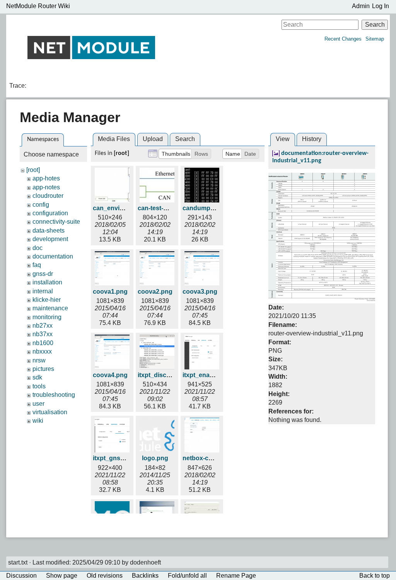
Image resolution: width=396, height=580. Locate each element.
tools (39, 386)
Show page (61, 575)
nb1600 (42, 343)
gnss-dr (42, 273)
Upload (153, 139)
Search (375, 24)
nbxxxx (42, 351)
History (311, 139)
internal (42, 291)
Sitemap (374, 39)
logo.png (155, 458)
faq (36, 265)
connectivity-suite (56, 221)
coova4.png (110, 375)
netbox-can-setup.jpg (214, 458)
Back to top (374, 575)
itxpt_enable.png (207, 375)
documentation (52, 256)
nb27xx (42, 325)
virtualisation (49, 412)
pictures (43, 369)
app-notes (46, 187)
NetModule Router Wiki (38, 6)
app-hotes (46, 178)
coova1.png (110, 291)
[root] (33, 170)
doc (37, 248)
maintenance (50, 308)
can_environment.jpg (124, 208)
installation (47, 282)
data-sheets (48, 230)
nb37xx (42, 334)
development (50, 239)
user (38, 403)
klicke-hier (46, 299)
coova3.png (200, 291)
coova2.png (155, 291)
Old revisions (105, 575)
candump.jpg (202, 208)
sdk (37, 377)
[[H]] (91, 47)
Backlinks (145, 575)
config (40, 204)
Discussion (21, 575)
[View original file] (321, 236)
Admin (361, 6)
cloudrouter (47, 195)
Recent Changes (343, 39)
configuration (50, 213)
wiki (37, 420)
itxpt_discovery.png (167, 375)
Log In (380, 6)
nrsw (39, 360)
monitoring (46, 317)
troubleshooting (53, 394)
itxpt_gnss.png (115, 458)
